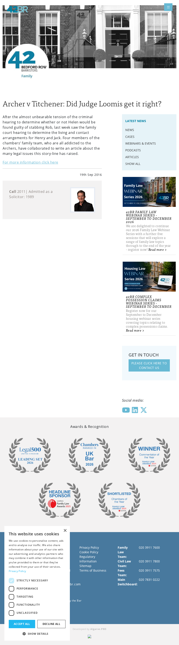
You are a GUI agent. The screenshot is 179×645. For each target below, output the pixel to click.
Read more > (157, 249)
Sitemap (85, 566)
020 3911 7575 (149, 570)
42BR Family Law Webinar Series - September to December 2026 (149, 216)
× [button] (65, 530)
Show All (132, 164)
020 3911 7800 (149, 561)
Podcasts (133, 150)
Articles (132, 157)
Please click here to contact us (149, 365)
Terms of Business (92, 570)
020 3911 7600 (149, 547)
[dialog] (37, 583)
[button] (37, 633)
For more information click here (30, 162)
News (129, 130)
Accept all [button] (22, 624)
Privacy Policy (89, 547)
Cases (129, 137)
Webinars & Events (140, 143)
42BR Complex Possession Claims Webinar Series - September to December (149, 301)
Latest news (135, 121)
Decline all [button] (51, 624)
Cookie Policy (88, 552)
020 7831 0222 (149, 580)
